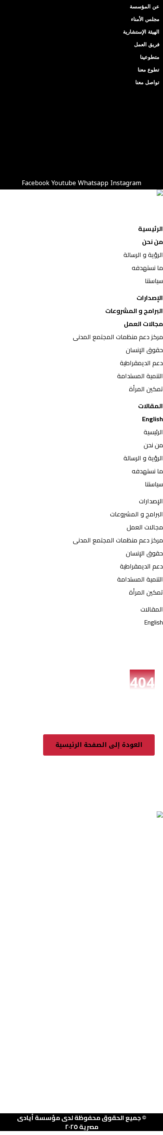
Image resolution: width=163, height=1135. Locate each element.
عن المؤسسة (144, 6)
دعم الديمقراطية (141, 363)
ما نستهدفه (147, 268)
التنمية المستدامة (140, 376)
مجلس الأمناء (145, 19)
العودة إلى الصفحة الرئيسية (98, 745)
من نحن (152, 242)
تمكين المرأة (146, 389)
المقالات (150, 406)
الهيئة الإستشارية (141, 32)
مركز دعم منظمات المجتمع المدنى (118, 337)
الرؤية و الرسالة (143, 255)
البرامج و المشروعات (134, 311)
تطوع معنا (148, 70)
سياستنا (154, 281)
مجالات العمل (143, 324)
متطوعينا (149, 57)
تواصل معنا (147, 82)
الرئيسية (150, 229)
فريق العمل (146, 44)
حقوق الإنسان (144, 350)
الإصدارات (149, 298)
